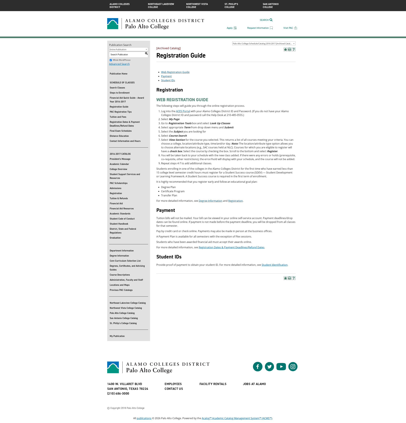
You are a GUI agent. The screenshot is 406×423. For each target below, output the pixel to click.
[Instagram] (293, 370)
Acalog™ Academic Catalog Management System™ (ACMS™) (237, 418)
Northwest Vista (197, 5)
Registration (116, 193)
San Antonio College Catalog (124, 318)
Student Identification (275, 265)
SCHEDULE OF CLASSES (122, 82)
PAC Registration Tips (121, 111)
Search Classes (117, 87)
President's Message (120, 159)
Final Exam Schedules (121, 130)
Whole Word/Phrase (122, 60)
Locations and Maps (120, 285)
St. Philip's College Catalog (123, 323)
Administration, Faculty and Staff (126, 279)
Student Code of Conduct (122, 218)
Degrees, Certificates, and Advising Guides (127, 267)
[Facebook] (257, 370)
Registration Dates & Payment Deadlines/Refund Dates (125, 123)
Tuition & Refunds (119, 198)
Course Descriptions (120, 274)
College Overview (118, 169)
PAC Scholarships (119, 183)
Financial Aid (116, 203)
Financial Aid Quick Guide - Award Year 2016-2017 (127, 99)
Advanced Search (119, 64)
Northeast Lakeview (161, 5)
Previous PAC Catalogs (121, 290)
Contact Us (174, 389)
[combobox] (264, 43)
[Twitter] (269, 370)
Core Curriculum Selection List (125, 260)
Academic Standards (120, 213)
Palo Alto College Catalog (122, 313)
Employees (173, 384)
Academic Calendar (119, 164)
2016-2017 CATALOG (120, 154)
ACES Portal (183, 111)
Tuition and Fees (118, 116)
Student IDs (168, 80)
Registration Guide (119, 106)
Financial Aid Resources (122, 208)
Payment (166, 76)
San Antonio (271, 5)
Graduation (115, 237)
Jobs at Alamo (254, 384)
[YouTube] (281, 370)
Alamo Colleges (120, 5)
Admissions (115, 188)
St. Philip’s (231, 5)
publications (144, 418)
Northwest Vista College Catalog (126, 308)
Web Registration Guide (175, 72)
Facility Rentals (213, 384)
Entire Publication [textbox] (118, 49)
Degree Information (119, 255)
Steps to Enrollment (120, 92)
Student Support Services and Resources (125, 176)
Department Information (122, 250)
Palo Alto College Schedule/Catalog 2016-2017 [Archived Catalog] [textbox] (263, 43)
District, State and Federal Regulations (123, 230)
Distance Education (119, 136)
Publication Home (118, 73)
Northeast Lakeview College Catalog (128, 303)
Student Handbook (119, 223)
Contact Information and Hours (125, 141)
